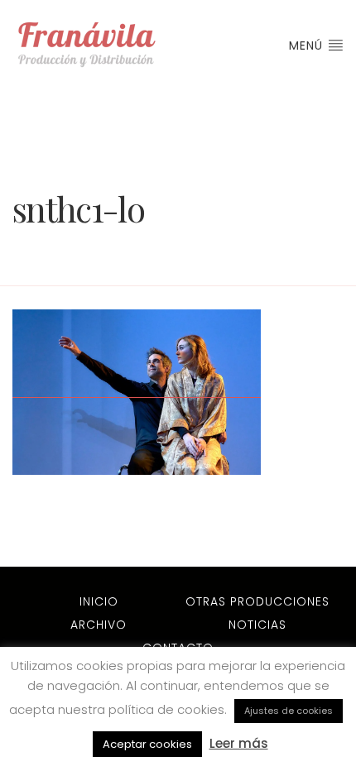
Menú (308, 45)
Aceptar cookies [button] (147, 744)
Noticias (257, 624)
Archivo (98, 624)
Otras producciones (257, 601)
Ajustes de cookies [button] (288, 710)
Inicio (98, 601)
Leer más (238, 743)
